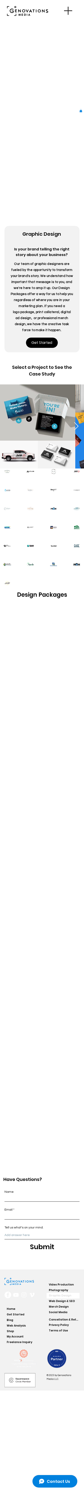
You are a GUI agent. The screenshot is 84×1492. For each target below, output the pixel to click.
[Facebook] (7, 1295)
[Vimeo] (32, 1295)
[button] (81, 110)
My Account (15, 1336)
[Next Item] (76, 426)
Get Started (15, 1314)
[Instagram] (24, 1295)
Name (9, 1191)
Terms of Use (58, 1330)
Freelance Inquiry (19, 1342)
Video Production (61, 1284)
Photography (58, 1290)
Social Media (58, 1312)
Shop (10, 1331)
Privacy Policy (59, 1325)
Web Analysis (16, 1325)
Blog (10, 1320)
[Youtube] (16, 1295)
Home (11, 1309)
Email (8, 1209)
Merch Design (59, 1306)
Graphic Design (60, 1295)
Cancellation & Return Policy (64, 1319)
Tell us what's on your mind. (23, 1227)
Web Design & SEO (62, 1301)
